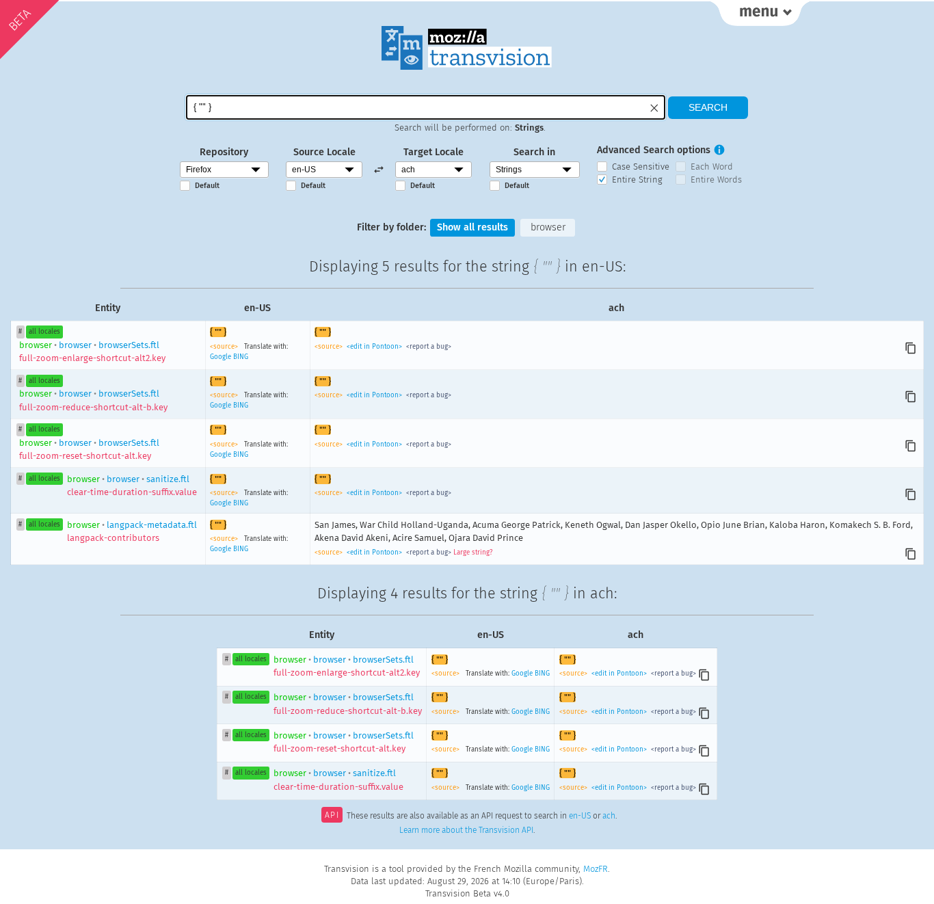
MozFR (595, 869)
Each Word (712, 166)
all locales (44, 332)
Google (220, 357)
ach (608, 816)
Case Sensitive (640, 166)
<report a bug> (427, 347)
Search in (534, 152)
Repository (224, 152)
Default (207, 185)
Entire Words (716, 179)
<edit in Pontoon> (374, 347)
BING (240, 357)
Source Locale (324, 152)
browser (548, 227)
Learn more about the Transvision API (466, 830)
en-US (580, 816)
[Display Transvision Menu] (760, 13)
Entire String (637, 179)
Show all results (472, 227)
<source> (225, 347)
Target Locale (433, 152)
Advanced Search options (653, 150)
